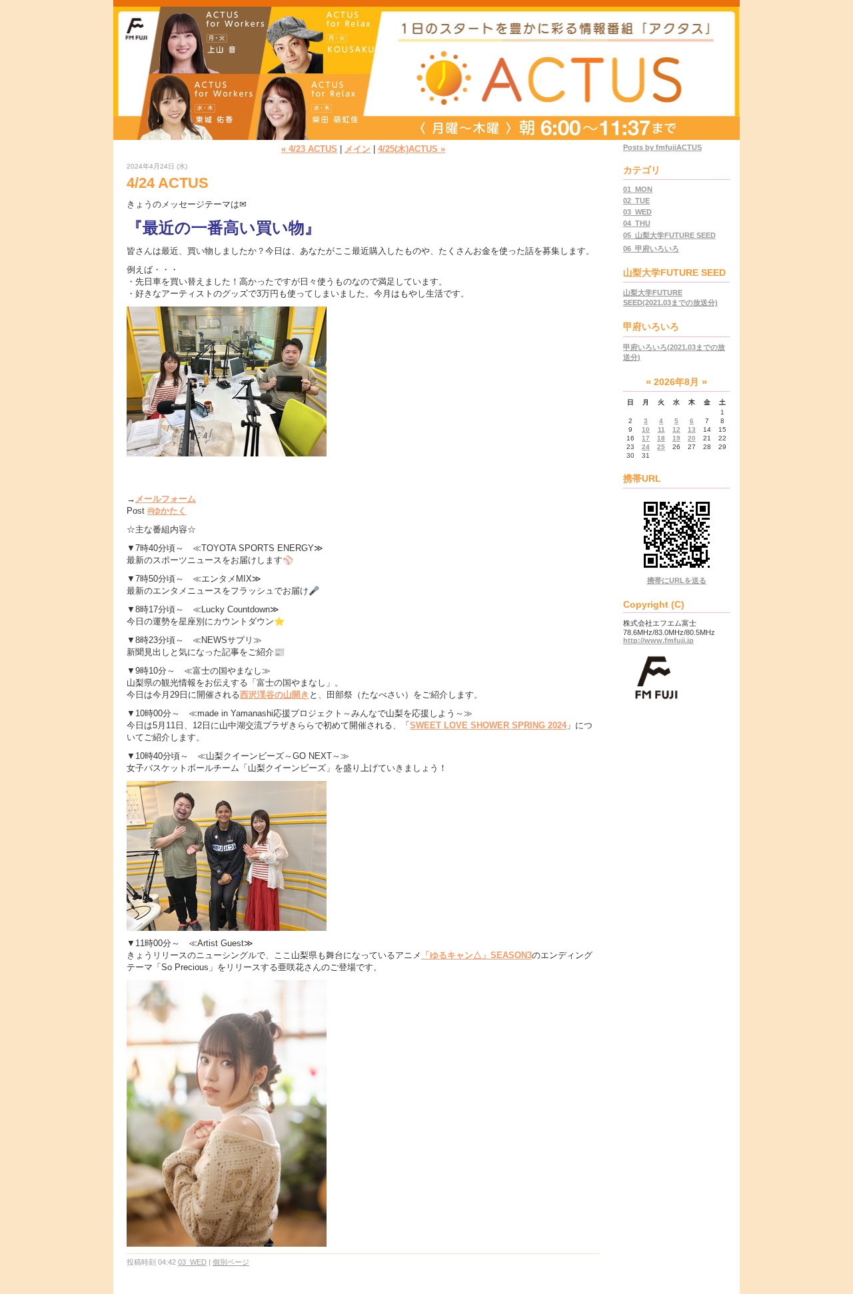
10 (646, 429)
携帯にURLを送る (676, 580)
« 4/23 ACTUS (309, 149)
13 (692, 429)
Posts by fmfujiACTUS (662, 147)
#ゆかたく (167, 511)
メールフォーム (165, 499)
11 (661, 429)
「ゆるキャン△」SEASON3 (476, 955)
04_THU (636, 223)
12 (676, 429)
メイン (358, 149)
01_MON (637, 189)
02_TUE (636, 201)
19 (676, 438)
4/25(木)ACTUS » (411, 149)
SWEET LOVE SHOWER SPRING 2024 (488, 725)
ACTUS (426, 48)
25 (661, 446)
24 (646, 446)
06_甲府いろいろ (651, 249)
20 (692, 438)
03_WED (192, 1262)
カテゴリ (641, 170)
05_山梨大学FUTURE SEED (669, 235)
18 (661, 438)
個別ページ (231, 1262)
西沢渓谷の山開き (274, 695)
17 (646, 438)
